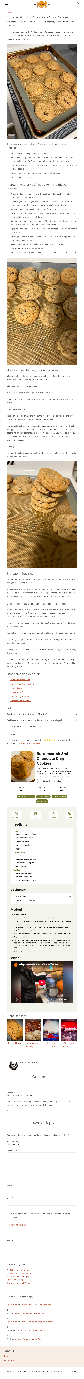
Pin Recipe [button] (56, 781)
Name (10, 1185)
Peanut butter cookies (20, 680)
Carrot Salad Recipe (15, 1280)
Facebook (23, 743)
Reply (9, 1111)
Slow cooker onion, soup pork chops (36, 1322)
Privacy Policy (10, 1360)
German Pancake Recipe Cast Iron (35, 1305)
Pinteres (36, 743)
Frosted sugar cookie (19, 696)
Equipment (35, 817)
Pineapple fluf (16, 692)
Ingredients (16, 817)
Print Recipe (43, 781)
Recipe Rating (13, 1141)
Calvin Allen (12, 1305)
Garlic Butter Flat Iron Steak (19, 1270)
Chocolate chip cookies (20, 701)
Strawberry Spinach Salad (18, 1283)
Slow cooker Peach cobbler (22, 684)
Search (10, 1240)
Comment (12, 1151)
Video (70, 817)
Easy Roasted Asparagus (18, 1277)
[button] (70, 831)
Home (9, 12)
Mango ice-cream (18, 688)
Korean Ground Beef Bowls (19, 1273)
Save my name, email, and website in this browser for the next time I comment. (40, 1215)
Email (10, 1198)
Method (53, 817)
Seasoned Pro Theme (65, 1371)
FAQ (6, 1356)
